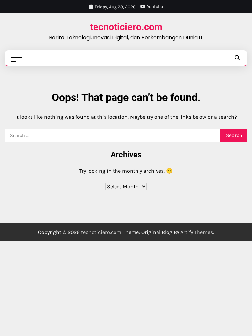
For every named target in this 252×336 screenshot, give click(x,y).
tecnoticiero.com (126, 27)
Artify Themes (196, 232)
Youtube (155, 6)
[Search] (237, 58)
